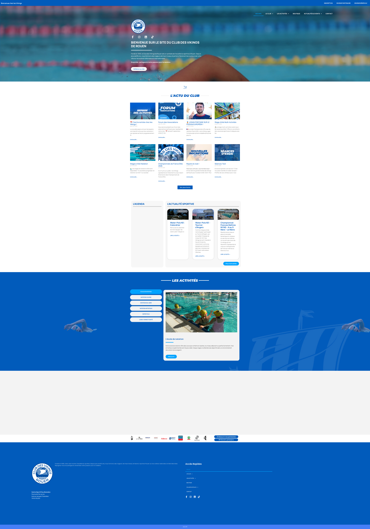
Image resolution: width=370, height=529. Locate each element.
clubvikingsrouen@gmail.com (40, 502)
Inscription (328, 3)
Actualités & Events (312, 14)
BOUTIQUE (296, 14)
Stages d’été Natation (139, 164)
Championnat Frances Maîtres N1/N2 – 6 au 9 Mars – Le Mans (228, 226)
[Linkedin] (146, 37)
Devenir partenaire (343, 3)
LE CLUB (268, 14)
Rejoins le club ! (192, 164)
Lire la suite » (175, 235)
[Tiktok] (152, 37)
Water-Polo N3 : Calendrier (177, 223)
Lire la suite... (133, 139)
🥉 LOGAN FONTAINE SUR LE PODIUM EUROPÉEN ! (197, 123)
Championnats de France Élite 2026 (170, 165)
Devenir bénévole (360, 3)
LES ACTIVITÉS (282, 14)
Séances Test (220, 164)
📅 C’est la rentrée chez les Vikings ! (141, 123)
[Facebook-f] (132, 37)
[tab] (146, 291)
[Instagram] (139, 37)
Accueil (258, 14)
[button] (185, 187)
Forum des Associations (168, 122)
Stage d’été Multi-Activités (225, 122)
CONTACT (329, 14)
